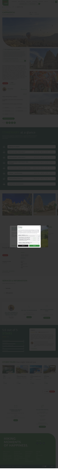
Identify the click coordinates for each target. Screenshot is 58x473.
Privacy (21, 228)
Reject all (23, 245)
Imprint (19, 228)
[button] (37, 236)
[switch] (38, 236)
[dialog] (29, 236)
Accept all (34, 245)
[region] (29, 239)
